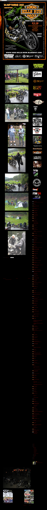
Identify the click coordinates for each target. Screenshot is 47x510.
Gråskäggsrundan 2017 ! (35, 303)
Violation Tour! (34, 401)
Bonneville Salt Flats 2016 (35, 326)
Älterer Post (29, 278)
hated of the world (35, 405)
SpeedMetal (34, 420)
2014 (33, 457)
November (35, 454)
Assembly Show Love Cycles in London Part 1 (37, 292)
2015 (33, 446)
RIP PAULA (34, 245)
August (34, 456)
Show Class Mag (35, 381)
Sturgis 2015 (34, 365)
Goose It (34, 284)
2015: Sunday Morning (36, 453)
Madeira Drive (34, 388)
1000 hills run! (34, 399)
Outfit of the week (35, 389)
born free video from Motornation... (36, 373)
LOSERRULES (34, 244)
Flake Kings (34, 318)
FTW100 (34, 296)
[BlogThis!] (11, 257)
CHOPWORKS (34, 309)
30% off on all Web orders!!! (35, 267)
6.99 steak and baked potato (36, 321)
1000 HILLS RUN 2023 (35, 221)
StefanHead (34, 349)
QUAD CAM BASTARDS (35, 328)
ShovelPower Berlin (35, 214)
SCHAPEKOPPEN (35, 334)
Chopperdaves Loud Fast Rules (36, 294)
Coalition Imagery (35, 433)
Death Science (34, 395)
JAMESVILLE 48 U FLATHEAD (36, 249)
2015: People (35, 451)
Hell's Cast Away (35, 233)
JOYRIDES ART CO (35, 298)
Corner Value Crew (35, 273)
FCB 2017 (34, 324)
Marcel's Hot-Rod (35, 337)
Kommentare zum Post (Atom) (8, 279)
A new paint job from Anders (35, 223)
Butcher (38, 461)
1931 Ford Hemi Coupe (35, 301)
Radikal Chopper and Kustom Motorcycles (37, 384)
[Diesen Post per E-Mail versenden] (10, 257)
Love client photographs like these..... (36, 418)
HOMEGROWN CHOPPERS (36, 403)
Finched (34, 416)
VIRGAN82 (34, 377)
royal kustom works (35, 360)
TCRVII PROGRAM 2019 (35, 258)
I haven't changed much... (35, 227)
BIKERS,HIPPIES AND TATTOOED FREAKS (37, 411)
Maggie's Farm (34, 276)
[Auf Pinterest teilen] (13, 257)
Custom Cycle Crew (35, 253)
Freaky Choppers (35, 279)
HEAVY (34, 332)
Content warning (35, 431)
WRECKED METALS (35, 210)
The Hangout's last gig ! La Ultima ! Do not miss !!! (37, 247)
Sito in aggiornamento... (35, 391)
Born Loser (34, 269)
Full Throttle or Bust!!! (35, 251)
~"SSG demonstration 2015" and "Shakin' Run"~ (37, 354)
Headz (34, 393)
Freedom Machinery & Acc (36, 341)
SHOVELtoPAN (35, 288)
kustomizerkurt (35, 201)
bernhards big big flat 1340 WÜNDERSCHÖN (37, 282)
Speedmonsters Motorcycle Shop (36, 347)
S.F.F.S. (34, 345)
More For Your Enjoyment (35, 339)
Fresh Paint (34, 206)
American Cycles (35, 235)
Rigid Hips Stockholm (35, 343)
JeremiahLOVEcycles (35, 427)
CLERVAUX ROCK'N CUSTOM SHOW (37, 424)
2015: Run (35, 452)
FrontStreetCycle (35, 386)
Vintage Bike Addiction (35, 397)
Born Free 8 (34, 356)
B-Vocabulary (34, 422)
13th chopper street (35, 432)
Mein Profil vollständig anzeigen (39, 462)
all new (34, 367)
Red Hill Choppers (35, 212)
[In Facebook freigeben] (12, 257)
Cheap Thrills (34, 290)
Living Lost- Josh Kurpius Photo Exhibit (36, 414)
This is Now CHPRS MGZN (36, 379)
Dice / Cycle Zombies (35, 408)
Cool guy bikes (34, 204)
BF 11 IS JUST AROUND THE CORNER (37, 260)
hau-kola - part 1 (34, 240)
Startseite (17, 278)
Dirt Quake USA (34, 375)
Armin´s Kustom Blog (35, 307)
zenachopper (34, 255)
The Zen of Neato (35, 362)
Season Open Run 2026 (35, 215)
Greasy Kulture (35, 237)
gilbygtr (34, 364)
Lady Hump (34, 264)
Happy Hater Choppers (35, 370)
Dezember (35, 447)
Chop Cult (34, 218)
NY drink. (34, 314)
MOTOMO (34, 351)
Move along (34, 316)
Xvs (33, 312)
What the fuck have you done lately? (37, 271)
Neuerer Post (4, 278)
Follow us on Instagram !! (35, 229)
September (35, 455)
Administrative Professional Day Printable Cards (37, 231)
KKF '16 (34, 335)
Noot (33, 226)
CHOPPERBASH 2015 (35, 371)
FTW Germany (34, 220)
